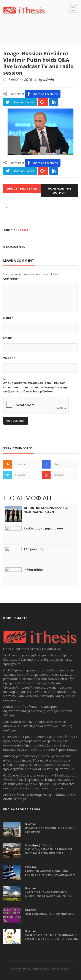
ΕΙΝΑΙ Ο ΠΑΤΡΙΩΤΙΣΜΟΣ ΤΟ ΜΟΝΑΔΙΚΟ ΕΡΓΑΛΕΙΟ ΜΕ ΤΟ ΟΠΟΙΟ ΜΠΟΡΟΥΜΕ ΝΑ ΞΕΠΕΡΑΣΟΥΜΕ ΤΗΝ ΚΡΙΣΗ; (51, 939)
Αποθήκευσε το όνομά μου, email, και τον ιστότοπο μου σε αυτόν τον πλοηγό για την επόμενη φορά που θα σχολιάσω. (35, 387)
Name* (8, 318)
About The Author (22, 188)
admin (48, 80)
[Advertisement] (42, 36)
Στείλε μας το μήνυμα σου (43, 528)
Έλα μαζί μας (33, 549)
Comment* (11, 278)
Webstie (9, 358)
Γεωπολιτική (32, 845)
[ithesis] (24, 10)
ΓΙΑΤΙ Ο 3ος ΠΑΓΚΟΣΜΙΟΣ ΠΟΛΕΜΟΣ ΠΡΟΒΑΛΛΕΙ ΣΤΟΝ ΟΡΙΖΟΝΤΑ (49, 851)
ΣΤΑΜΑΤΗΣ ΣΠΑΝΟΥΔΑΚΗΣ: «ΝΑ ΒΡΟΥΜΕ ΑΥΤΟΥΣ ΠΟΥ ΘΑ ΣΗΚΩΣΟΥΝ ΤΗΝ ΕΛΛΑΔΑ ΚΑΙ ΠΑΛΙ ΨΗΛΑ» (50, 874)
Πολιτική (30, 824)
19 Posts (22, 230)
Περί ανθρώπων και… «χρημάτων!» (49, 914)
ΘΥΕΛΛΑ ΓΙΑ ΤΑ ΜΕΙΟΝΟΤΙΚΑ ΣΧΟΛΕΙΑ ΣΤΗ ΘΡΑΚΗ (49, 830)
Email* (7, 338)
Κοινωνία (30, 867)
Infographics (33, 569)
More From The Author (59, 190)
